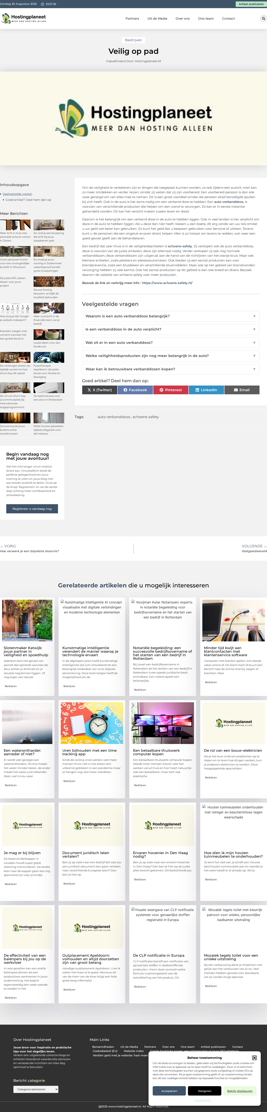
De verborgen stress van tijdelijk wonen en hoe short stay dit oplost (15, 369)
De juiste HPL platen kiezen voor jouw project (12, 281)
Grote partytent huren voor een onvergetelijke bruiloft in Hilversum (14, 263)
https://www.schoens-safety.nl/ (167, 283)
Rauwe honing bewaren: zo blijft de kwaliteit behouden (46, 293)
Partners (132, 18)
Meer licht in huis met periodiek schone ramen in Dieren (15, 236)
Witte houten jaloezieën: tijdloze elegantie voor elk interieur (49, 430)
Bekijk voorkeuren (240, 1091)
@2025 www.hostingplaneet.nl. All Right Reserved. (133, 1106)
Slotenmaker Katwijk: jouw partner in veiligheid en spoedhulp (26, 651)
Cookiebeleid (202, 1100)
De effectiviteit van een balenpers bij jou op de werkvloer (25, 959)
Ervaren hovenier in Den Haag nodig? (160, 854)
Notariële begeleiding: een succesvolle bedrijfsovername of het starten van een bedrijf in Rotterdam (162, 653)
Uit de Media (157, 18)
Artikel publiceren (213, 1046)
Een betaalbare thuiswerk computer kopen (156, 752)
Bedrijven (133, 40)
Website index (134, 1051)
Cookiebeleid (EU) (105, 1051)
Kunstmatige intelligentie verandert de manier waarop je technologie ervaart (90, 651)
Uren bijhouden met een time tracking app (89, 752)
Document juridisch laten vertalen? (85, 854)
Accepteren (169, 1091)
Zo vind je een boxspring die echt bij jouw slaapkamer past (49, 236)
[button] (254, 1058)
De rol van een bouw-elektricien (233, 750)
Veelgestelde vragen (17, 194)
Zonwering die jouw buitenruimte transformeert (12, 430)
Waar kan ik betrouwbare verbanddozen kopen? (171, 369)
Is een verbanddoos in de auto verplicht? (171, 329)
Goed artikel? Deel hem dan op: (29, 200)
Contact (228, 18)
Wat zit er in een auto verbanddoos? (171, 343)
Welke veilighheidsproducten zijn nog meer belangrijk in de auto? (171, 356)
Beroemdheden (103, 1046)
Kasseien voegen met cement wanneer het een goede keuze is (13, 334)
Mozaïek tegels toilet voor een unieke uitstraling (231, 957)
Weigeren (205, 1091)
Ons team (206, 18)
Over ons (183, 18)
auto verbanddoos (228, 202)
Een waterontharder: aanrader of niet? (22, 752)
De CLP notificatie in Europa (158, 955)
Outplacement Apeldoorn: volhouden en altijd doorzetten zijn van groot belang (90, 959)
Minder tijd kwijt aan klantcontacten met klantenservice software (225, 651)
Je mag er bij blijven (22, 853)
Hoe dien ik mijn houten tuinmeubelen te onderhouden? (233, 854)
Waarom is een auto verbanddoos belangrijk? (171, 316)
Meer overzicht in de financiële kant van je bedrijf (47, 320)
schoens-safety (180, 246)
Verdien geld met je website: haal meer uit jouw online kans (135, 1055)
